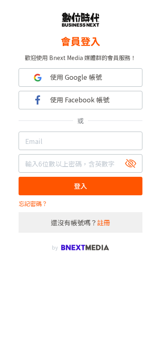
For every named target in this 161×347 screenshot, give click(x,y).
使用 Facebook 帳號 (79, 99)
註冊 (103, 222)
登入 (80, 186)
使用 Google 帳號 (76, 77)
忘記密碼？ (33, 203)
